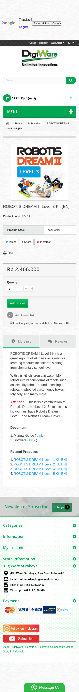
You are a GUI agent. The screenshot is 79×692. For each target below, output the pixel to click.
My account (13, 547)
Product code (11, 216)
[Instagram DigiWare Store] (21, 628)
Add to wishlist (24, 315)
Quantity (12, 282)
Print (12, 253)
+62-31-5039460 (35, 584)
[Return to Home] (7, 123)
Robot (18, 123)
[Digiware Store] (39, 58)
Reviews (61, 341)
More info (24, 341)
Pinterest (45, 241)
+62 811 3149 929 (34, 590)
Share (27, 241)
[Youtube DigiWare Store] (21, 638)
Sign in (32, 43)
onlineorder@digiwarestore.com (39, 579)
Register (43, 43)
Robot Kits (34, 123)
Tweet (12, 241)
